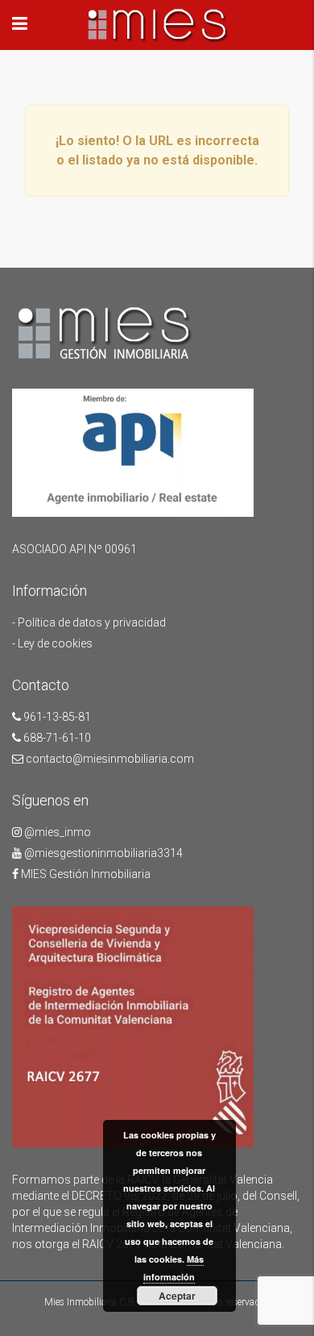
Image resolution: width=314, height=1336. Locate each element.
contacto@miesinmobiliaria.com (108, 758)
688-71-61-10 (56, 737)
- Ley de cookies (52, 643)
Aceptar (177, 1295)
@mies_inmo (56, 832)
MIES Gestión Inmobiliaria (85, 874)
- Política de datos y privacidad (89, 622)
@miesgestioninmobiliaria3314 (102, 853)
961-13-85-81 (56, 716)
